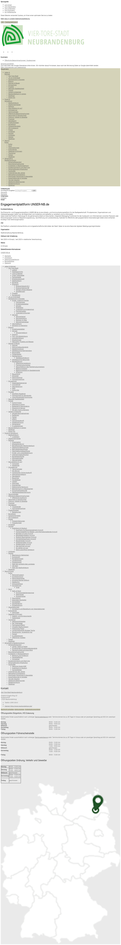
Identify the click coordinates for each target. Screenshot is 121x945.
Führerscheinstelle (14, 126)
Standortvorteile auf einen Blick (22, 650)
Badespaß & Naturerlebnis (20, 406)
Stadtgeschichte (17, 272)
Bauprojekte (16, 352)
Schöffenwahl (20, 291)
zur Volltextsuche (10, 12)
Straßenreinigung (17, 422)
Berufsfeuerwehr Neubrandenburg (23, 446)
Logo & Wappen (17, 273)
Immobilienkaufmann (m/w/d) (26, 539)
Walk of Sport (16, 591)
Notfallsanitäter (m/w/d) (24, 542)
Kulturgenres (12, 149)
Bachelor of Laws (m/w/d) (24, 534)
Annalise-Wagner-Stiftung (20, 580)
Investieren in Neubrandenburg (18, 166)
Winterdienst (16, 424)
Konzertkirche (16, 586)
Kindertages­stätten (22, 304)
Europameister (21, 596)
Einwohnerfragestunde (19, 490)
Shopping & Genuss (18, 408)
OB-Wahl (15, 566)
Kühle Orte (15, 390)
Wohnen (15, 345)
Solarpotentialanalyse (19, 383)
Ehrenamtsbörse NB (22, 288)
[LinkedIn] (11, 52)
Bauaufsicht (16, 374)
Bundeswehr (16, 295)
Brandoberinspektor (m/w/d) (25, 535)
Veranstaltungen (13, 148)
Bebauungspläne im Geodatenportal (28, 370)
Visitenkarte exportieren (32, 709)
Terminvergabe (13, 112)
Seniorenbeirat (20, 317)
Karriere (10, 133)
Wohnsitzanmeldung (19, 474)
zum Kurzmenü (10, 10)
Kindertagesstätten (18, 329)
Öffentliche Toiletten (18, 638)
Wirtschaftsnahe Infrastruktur (18, 169)
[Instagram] (7, 52)
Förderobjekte (16, 354)
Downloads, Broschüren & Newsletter (20, 176)
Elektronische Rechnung (20, 487)
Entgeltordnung (17, 605)
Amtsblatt (11, 132)
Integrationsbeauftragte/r (20, 455)
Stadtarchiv (16, 582)
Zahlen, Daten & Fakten (20, 646)
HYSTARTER (16, 385)
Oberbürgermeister (14, 105)
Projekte (11, 87)
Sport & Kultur (7, 141)
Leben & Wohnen (7, 73)
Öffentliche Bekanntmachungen (18, 114)
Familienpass (20, 302)
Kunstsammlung (17, 577)
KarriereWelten (17, 670)
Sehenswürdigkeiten (18, 621)
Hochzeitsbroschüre (18, 508)
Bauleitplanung (17, 361)
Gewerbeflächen (17, 657)
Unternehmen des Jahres (16, 173)
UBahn (14, 419)
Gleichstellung (17, 324)
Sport (10, 146)
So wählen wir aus (22, 548)
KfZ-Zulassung (13, 128)
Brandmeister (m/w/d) (23, 541)
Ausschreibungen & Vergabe (17, 178)
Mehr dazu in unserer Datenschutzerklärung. (15, 19)
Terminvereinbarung (41, 717)
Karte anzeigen (19, 709)
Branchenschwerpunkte (16, 164)
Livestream (15, 437)
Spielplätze (19, 308)
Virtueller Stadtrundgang (20, 627)
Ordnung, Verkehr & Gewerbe (17, 117)
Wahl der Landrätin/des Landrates (23, 564)
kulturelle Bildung (18, 338)
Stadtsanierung (17, 356)
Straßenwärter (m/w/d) (23, 544)
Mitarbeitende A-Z (18, 444)
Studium (15, 334)
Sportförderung (17, 603)
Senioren (15, 315)
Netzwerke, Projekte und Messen (23, 342)
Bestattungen (16, 512)
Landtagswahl (17, 560)
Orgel (17, 587)
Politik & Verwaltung (8, 100)
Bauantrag (15, 478)
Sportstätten (16, 602)
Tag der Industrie (13, 180)
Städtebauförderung (22, 358)
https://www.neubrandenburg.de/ (18, 706)
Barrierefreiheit (9, 261)
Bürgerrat (15, 282)
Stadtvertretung (13, 103)
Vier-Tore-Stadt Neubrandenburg (11, 692)
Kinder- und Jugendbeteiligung (22, 453)
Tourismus (11, 153)
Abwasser (15, 376)
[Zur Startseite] (43, 48)
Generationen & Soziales (16, 80)
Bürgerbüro (12, 124)
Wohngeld (15, 483)
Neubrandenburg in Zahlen (17, 94)
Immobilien (16, 659)
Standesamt (12, 121)
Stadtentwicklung (14, 184)
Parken (10, 155)
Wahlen (10, 137)
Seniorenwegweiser (22, 322)
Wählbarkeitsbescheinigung (21, 492)
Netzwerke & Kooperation (16, 175)
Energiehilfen (16, 485)
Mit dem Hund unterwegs (20, 410)
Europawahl (16, 557)
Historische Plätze (18, 629)
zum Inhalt (8, 5)
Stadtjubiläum (16, 281)
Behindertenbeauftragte (20, 449)
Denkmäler (15, 612)
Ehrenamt (15, 284)
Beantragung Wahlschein (20, 555)
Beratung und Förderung (20, 655)
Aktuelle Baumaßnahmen (20, 413)
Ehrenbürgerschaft (18, 279)
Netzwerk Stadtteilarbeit (16, 88)
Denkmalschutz (17, 377)
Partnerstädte (16, 277)
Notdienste (15, 465)
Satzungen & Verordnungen (17, 115)
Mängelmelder (17, 460)
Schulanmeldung (21, 333)
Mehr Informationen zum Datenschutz (13, 67)
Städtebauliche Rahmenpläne (22, 351)
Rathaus (11, 106)
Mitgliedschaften (17, 458)
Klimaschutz (12, 85)
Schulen (18, 306)
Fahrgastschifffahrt (18, 625)
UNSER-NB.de (5, 253)
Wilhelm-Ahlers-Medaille (24, 290)
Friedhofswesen (13, 123)
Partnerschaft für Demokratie (21, 395)
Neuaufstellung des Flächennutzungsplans (30, 367)
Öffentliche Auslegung (23, 363)
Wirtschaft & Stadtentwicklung (10, 159)
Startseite (4, 194)
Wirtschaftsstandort (14, 162)
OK (2, 22)
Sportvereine (16, 598)
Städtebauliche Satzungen (20, 360)
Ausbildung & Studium (19, 528)
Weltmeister (20, 594)
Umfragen (11, 135)
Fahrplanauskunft (18, 421)
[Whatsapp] (15, 52)
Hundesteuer (16, 480)
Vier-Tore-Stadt (13, 76)
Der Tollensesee (17, 623)
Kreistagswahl (17, 562)
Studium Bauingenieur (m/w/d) (26, 537)
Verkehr (14, 482)
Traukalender (16, 507)
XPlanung (19, 372)
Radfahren (15, 415)
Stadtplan (11, 96)
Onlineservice (12, 110)
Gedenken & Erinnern (15, 151)
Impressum (8, 258)
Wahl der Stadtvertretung (20, 568)
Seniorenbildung (21, 318)
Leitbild (14, 270)
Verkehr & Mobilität (14, 92)
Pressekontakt (17, 523)
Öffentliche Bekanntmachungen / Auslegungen (20, 60)
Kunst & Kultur (17, 403)
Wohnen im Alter (21, 320)
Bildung (10, 81)
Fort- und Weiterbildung (20, 336)
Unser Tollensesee (18, 275)
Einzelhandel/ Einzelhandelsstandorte (24, 648)
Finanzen (11, 119)
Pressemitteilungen (18, 521)
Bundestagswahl (17, 559)
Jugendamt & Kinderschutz (25, 309)
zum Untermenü (10, 8)
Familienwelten (21, 311)
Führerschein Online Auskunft (22, 473)
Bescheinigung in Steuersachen (22, 489)
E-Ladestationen (17, 426)
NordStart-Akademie (19, 394)
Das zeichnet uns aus (23, 546)
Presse (10, 130)
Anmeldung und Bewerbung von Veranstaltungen (28, 609)
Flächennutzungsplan (23, 365)
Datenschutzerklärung (12, 259)
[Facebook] (3, 52)
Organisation (16, 442)
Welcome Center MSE (19, 666)
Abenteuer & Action (18, 404)
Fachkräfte (11, 171)
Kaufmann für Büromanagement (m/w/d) (29, 530)
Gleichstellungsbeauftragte (21, 451)
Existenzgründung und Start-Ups (19, 167)
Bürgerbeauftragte (18, 456)
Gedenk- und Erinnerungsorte (21, 616)
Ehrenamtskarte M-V (22, 286)
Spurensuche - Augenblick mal (22, 632)
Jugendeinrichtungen (23, 313)
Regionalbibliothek (18, 578)
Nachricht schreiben (7, 709)
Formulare (15, 464)
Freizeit (10, 90)
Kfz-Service (15, 471)
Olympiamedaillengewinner (25, 593)
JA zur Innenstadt (14, 78)
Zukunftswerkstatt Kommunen (22, 397)
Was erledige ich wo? (15, 108)
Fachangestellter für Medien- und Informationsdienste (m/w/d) (36, 532)
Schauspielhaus (17, 584)
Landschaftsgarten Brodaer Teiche (23, 630)
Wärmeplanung (17, 386)
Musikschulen (16, 340)
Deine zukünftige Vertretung (25, 550)
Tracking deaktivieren (11, 22)
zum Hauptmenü (10, 7)
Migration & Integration (19, 325)
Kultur (10, 144)
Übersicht (8, 263)
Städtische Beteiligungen (16, 182)
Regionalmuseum (18, 575)
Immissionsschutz (18, 379)
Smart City (11, 97)
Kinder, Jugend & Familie (20, 300)
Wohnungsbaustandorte (20, 347)
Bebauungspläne (21, 369)
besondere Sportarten (19, 600)
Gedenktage (16, 618)
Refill (13, 388)
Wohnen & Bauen (14, 83)
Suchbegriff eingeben (8, 190)
